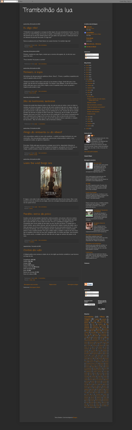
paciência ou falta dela (89, 395)
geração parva (87, 386)
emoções (99, 381)
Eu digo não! (30, 28)
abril (88, 119)
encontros (105, 381)
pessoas (86, 397)
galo (106, 384)
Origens (98, 356)
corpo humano (92, 377)
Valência (100, 368)
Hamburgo (86, 348)
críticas (105, 377)
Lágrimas (105, 350)
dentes (91, 379)
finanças (96, 384)
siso (101, 402)
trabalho (86, 321)
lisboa (97, 389)
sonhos (105, 402)
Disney (107, 343)
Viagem (87, 319)
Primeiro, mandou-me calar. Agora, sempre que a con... (96, 99)
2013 (87, 72)
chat (106, 374)
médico (96, 392)
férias (87, 330)
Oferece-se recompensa (89, 356)
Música (101, 353)
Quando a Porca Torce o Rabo (93, 34)
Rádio (102, 365)
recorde (92, 400)
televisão (103, 321)
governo (95, 386)
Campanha (104, 342)
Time (91, 335)
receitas (88, 338)
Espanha (101, 345)
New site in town (90, 28)
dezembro (90, 81)
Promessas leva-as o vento (92, 363)
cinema (31, 208)
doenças (88, 381)
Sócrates (86, 324)
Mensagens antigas (73, 284)
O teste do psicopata (91, 192)
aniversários (96, 327)
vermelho (98, 405)
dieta (90, 337)
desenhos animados (89, 329)
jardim (99, 387)
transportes (104, 404)
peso (106, 395)
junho (89, 94)
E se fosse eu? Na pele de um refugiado (101, 210)
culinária (86, 379)
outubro (89, 85)
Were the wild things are (37, 163)
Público (107, 363)
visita (103, 405)
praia (107, 337)
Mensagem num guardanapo (93, 243)
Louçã (99, 350)
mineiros (92, 390)
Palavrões (100, 358)
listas (92, 330)
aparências (88, 371)
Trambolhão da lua (47, 10)
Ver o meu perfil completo (91, 151)
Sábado (93, 366)
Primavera (100, 361)
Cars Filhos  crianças (94, 340)
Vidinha (105, 368)
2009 (87, 128)
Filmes (105, 332)
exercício (106, 329)
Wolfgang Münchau (98, 369)
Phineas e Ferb (92, 361)
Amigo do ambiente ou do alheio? (42, 132)
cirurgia (99, 376)
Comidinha (31, 241)
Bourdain (98, 342)
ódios (98, 407)
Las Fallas (93, 350)
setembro (90, 88)
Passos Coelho (99, 360)
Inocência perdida (102, 348)
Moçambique (87, 353)
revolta (92, 402)
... (86, 174)
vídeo (107, 405)
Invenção (86, 350)
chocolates (86, 376)
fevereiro (89, 123)
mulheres (91, 392)
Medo (101, 351)
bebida (85, 373)
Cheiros (86, 343)
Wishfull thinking (88, 369)
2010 (87, 79)
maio (88, 116)
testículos (91, 404)
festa (85, 384)
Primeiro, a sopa (33, 72)
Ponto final (88, 39)
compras (105, 376)
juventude (105, 387)
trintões (86, 405)
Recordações (103, 334)
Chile (96, 343)
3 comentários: (42, 278)
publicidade (106, 399)
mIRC (87, 390)
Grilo (106, 347)
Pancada (106, 358)
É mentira (88, 407)
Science (87, 366)
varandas (92, 405)
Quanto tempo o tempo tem (92, 365)
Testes (94, 368)
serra (97, 402)
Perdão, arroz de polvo (37, 214)
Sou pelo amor (97, 163)
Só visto (98, 366)
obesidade (98, 394)
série (85, 404)
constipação (104, 335)
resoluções (95, 338)
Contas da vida (32, 250)
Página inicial (52, 284)
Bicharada (104, 330)
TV (102, 366)
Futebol (31, 46)
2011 (87, 76)
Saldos (107, 365)
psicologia (99, 399)
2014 (87, 70)
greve (100, 386)
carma (91, 374)
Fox (95, 347)
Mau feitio (86, 334)
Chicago (91, 343)
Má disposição (95, 353)
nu (92, 394)
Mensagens (90, 54)
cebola (100, 374)
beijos (95, 373)
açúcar (105, 371)
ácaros (93, 407)
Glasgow (100, 347)
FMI (106, 345)
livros (102, 389)
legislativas (86, 389)
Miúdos (86, 322)
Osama (86, 358)
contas (30, 279)
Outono (91, 358)
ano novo (106, 369)
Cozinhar (86, 332)
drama (93, 381)
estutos (98, 382)
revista (87, 402)
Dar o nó (102, 343)
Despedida (93, 332)
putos (87, 400)
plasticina (99, 397)
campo (105, 373)
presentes (92, 399)
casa (96, 374)
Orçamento (104, 356)
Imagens (100, 324)
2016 (87, 65)
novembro (90, 83)
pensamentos (100, 395)
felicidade (105, 382)
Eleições (100, 332)
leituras (92, 389)
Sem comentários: (42, 45)
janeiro (89, 125)
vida (34, 279)
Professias (106, 361)
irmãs (95, 387)
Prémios (101, 363)
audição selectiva (97, 371)
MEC (85, 351)
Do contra (88, 345)
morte (97, 390)
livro (93, 324)
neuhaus (102, 392)
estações (86, 382)
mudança (102, 390)
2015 (87, 67)
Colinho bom (89, 252)
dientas (107, 379)
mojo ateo (89, 27)
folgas (101, 384)
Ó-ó (106, 338)
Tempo (86, 335)
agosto (89, 90)
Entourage (94, 345)
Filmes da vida (32, 92)
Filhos (102, 317)
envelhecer (95, 337)
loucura (107, 389)
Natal (92, 322)
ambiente (31, 154)
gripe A (105, 386)
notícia (87, 394)
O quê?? (93, 355)
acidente (97, 335)
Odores (105, 355)
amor (94, 321)
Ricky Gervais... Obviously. (93, 44)
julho (88, 92)
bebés (90, 373)
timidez (97, 404)
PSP (96, 358)
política (105, 397)
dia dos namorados (99, 379)
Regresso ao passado (99, 326)
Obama (99, 355)
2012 (87, 74)
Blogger (75, 417)
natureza (102, 337)
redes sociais (98, 400)
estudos (92, 382)
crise (85, 337)
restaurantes (106, 400)
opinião (105, 394)
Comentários (90, 57)
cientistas (93, 376)
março (89, 121)
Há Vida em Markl (91, 46)
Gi (93, 135)
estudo (35, 154)
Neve (106, 353)
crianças (100, 377)
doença (99, 329)
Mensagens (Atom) (35, 287)
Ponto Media (89, 38)
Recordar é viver (101, 322)
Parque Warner (90, 360)
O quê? (86, 355)
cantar (85, 374)
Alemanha (92, 342)
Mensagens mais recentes (31, 284)
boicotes (100, 373)
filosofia (90, 384)
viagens (98, 330)
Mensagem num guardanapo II (94, 234)
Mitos (106, 351)
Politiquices (94, 334)
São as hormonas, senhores (39, 101)
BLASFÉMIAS (90, 32)
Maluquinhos (96, 351)
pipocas (92, 397)
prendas (86, 399)
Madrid (89, 351)
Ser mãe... (88, 183)
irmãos (90, 387)
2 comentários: (42, 123)
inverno (86, 387)
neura (107, 392)
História (93, 348)
